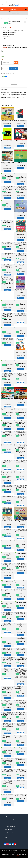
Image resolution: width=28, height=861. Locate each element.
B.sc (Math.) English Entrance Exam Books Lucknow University (7, 476)
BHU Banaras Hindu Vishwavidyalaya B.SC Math (7, 672)
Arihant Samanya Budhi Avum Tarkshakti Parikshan (7, 715)
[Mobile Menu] (2, 9)
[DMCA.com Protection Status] (5, 854)
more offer (17, 5)
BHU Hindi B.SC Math (7, 243)
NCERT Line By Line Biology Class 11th (20, 316)
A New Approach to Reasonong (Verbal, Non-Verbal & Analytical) (7, 436)
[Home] (3, 859)
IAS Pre (20, 748)
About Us (6, 835)
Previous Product (7, 18)
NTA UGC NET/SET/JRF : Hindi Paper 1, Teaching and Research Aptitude (21, 191)
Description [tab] (14, 83)
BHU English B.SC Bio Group (7, 447)
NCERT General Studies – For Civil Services (7, 626)
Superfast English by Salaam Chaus (7, 141)
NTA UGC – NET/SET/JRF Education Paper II (21, 233)
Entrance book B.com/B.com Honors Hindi (20, 660)
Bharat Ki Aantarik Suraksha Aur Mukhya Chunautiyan (7, 268)
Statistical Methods (21, 649)
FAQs (6, 837)
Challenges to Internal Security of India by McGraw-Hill (7, 785)
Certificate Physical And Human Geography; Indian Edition (20, 177)
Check (16, 62)
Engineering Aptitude (20, 638)
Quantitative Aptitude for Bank (20, 715)
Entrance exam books (15, 13)
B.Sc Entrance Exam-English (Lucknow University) (20, 567)
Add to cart (14, 68)
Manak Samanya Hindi (20, 759)
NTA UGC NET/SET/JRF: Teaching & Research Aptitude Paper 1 (7, 191)
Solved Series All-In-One (7, 581)
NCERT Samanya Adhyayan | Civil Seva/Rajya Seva (7, 704)
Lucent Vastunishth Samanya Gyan (7, 604)
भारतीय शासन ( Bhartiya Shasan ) (21, 689)
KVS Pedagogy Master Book (21, 474)
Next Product (22, 18)
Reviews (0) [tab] (14, 86)
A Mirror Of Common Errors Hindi (20, 330)
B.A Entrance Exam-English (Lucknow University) (7, 761)
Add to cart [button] (7, 125)
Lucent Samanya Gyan (20, 613)
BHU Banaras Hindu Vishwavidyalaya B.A (7, 423)
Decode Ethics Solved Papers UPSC (21, 245)
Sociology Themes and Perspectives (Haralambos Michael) (7, 799)
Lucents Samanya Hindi (20, 212)
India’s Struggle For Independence (7, 463)
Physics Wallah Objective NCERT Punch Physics (20, 351)
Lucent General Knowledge (7, 120)
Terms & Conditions (17, 850)
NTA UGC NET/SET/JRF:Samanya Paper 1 (21, 628)
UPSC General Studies (20, 140)
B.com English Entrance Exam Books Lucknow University (7, 303)
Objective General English (7, 542)
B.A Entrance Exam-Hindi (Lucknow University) (20, 543)
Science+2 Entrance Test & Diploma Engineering (7, 660)
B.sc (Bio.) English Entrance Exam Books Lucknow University (20, 304)
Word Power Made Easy (7, 498)
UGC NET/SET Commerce (7, 339)
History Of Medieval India (7, 254)
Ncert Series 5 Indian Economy (7, 555)
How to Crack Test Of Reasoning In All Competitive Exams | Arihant (7, 318)
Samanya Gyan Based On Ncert (20, 738)
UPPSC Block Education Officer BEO (21, 772)
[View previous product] (2, 19)
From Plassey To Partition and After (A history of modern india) (7, 164)
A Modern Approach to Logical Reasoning (20, 726)
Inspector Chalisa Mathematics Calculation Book (7, 364)
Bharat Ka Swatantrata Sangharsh (7, 615)
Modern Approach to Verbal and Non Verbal (20, 423)
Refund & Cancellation (7, 850)
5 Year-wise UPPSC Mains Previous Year (20, 376)
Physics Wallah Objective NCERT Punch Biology (20, 703)
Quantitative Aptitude (7, 649)
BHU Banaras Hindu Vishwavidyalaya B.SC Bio (7, 411)
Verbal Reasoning (20, 162)
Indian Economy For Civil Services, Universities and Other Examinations (7, 691)
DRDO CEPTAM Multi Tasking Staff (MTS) (7, 203)
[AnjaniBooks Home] (14, 9)
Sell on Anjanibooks (8, 829)
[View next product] (26, 19)
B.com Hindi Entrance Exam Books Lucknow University (20, 411)
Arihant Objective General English (20, 267)
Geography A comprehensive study (21, 499)
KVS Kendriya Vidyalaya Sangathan (7, 738)
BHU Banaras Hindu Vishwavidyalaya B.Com (7, 223)
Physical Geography (20, 782)
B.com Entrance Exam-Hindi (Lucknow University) (20, 488)
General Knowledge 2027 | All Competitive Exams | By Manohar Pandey (7, 378)
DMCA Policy (18, 852)
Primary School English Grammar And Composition (7, 176)
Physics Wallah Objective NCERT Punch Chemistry (7, 749)
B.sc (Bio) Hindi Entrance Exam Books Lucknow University (20, 436)
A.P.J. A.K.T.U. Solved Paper (20, 795)
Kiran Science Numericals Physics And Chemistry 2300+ (7, 727)
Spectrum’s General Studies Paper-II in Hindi (7, 772)
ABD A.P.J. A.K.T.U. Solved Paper (20, 521)
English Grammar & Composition (7, 592)
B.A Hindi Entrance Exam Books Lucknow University (20, 363)
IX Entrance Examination (21, 553)
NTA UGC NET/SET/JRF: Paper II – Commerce (21, 592)
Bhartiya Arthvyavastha (7, 486)
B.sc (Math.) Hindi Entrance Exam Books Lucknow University (20, 291)
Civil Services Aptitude (7, 531)
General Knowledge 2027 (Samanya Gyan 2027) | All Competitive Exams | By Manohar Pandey (20, 450)
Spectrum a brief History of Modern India (20, 463)
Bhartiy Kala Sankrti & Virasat (20, 120)
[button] (25, 22)
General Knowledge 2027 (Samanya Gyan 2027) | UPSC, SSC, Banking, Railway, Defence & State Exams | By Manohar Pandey (20, 676)
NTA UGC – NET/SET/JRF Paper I (7, 521)
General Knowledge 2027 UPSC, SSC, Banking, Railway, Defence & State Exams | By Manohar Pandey (7, 282)
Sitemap (12, 852)
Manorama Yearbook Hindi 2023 (7, 330)
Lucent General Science (21, 602)
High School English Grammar (20, 582)
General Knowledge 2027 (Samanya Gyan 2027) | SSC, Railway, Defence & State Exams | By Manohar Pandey (7, 570)
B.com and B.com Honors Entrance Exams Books (7, 400)
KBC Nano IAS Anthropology (21, 399)
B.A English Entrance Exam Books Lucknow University (20, 532)
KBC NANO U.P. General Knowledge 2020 (21, 256)
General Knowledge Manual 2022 (7, 640)
